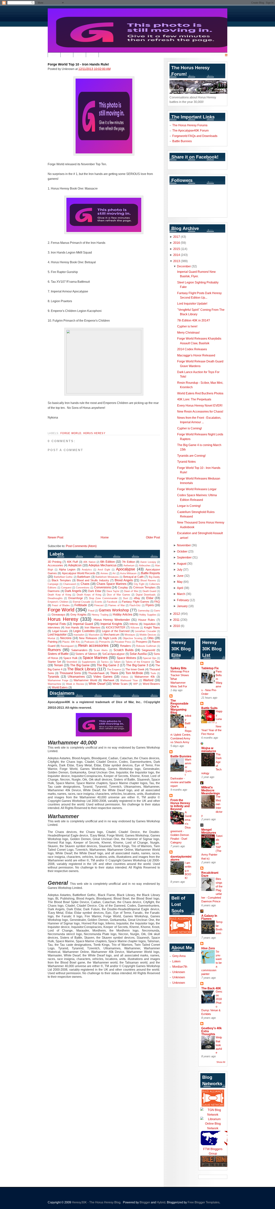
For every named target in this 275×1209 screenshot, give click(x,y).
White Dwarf (97, 683)
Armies (104, 573)
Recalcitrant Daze (209, 874)
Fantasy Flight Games (135, 601)
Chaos (85, 583)
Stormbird (71, 661)
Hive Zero (208, 948)
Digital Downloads (146, 594)
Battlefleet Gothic (63, 577)
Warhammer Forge (58, 680)
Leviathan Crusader (145, 631)
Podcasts (89, 641)
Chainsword (69, 584)
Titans (114, 673)
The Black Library (81, 669)
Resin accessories (93, 645)
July (179, 569)
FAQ (157, 601)
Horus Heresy (94, 433)
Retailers (125, 645)
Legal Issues (60, 631)
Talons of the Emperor (138, 661)
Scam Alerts (101, 650)
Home (105, 537)
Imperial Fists (57, 623)
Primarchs (104, 641)
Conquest (66, 587)
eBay (137, 598)
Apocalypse (125, 569)
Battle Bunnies (182, 141)
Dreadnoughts (55, 598)
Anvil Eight (104, 569)
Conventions (82, 587)
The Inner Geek (134, 669)
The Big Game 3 (137, 665)
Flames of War (116, 605)
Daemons (54, 591)
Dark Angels (73, 591)
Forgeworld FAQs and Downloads (194, 136)
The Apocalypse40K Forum (190, 130)
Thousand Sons (70, 673)
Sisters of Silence (86, 653)
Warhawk (108, 680)
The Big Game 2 (108, 665)
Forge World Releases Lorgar (196, 489)
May (180, 581)
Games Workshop (114, 610)
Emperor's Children (58, 601)
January (182, 606)
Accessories (55, 565)
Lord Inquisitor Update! (192, 303)
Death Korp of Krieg (59, 594)
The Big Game (80, 665)
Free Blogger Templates (203, 1202)
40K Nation (89, 562)
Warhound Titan (129, 680)
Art (114, 573)
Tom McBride (134, 673)
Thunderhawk (96, 673)
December (184, 266)
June (180, 575)
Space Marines (95, 658)
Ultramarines (76, 676)
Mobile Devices (148, 634)
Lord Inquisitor (57, 634)
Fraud (91, 610)
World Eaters (60, 687)
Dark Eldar (94, 591)
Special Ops (149, 658)
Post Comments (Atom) (81, 546)
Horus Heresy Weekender (112, 619)
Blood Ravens (148, 580)
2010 (176, 626)
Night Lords (110, 638)
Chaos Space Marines (111, 583)
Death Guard (149, 591)
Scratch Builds (124, 650)
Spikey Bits (178, 668)
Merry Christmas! (188, 332)
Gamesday (144, 610)
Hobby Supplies (147, 614)
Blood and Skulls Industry (93, 580)
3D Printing (54, 561)
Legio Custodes (84, 631)
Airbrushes (145, 565)
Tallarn (117, 661)
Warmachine (54, 684)
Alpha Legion (67, 569)
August (181, 563)
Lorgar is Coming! (189, 505)
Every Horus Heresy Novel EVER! (199, 405)
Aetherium (129, 565)
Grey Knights (78, 614)
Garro (157, 610)
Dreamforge (75, 598)
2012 (176, 613)
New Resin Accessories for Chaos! (200, 411)
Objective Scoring (132, 638)
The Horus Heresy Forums (189, 125)
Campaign (53, 584)
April (180, 588)
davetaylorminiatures (180, 858)
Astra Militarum (128, 573)
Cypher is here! (187, 326)
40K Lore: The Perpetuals (194, 399)
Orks (150, 638)
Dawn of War (131, 591)
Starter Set (54, 661)
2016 (176, 242)
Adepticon (75, 565)
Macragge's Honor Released (196, 355)
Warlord (148, 680)
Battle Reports (150, 573)
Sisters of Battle (58, 653)
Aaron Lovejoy (148, 562)
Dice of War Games (118, 594)
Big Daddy (154, 577)
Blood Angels (124, 580)
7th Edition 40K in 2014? (193, 320)
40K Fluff (72, 561)
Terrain (58, 665)
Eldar (149, 598)
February (183, 600)
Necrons (65, 638)
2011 (176, 619)
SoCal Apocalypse (113, 653)
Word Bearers (151, 683)
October (182, 551)
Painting (52, 641)
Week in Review (75, 684)
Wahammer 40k (145, 676)
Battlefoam (83, 576)
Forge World (70, 433)
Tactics (105, 661)
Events (98, 601)
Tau (157, 661)
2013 (176, 261)
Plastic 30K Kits (71, 641)
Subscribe (217, 55)
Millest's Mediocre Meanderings (210, 790)
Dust (125, 598)
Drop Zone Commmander (103, 598)
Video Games (102, 676)
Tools (153, 673)
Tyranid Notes (186, 461)
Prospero (141, 641)
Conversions (102, 587)
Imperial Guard (83, 623)
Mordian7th (179, 966)
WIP (135, 684)
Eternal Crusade (81, 601)
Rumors (54, 650)
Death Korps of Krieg (89, 594)
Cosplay (123, 587)
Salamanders (79, 650)
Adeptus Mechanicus (102, 565)
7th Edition (128, 561)
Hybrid (161, 1202)
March (181, 594)
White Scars (120, 683)
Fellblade (80, 605)
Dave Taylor (113, 591)
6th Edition (107, 561)
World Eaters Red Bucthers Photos (200, 393)
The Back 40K (211, 988)
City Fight (139, 584)
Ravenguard (67, 646)
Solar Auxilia (138, 653)
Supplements (89, 661)
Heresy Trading (100, 614)
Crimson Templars (144, 587)
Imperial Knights (111, 623)
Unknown (178, 972)
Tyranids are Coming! (191, 455)
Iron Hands (72, 627)
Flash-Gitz (135, 605)
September (184, 557)
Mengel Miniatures (208, 831)
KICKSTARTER (115, 627)
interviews (54, 627)
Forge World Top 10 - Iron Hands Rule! (78, 64)
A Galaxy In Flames (209, 917)
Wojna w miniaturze (208, 749)
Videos (124, 676)
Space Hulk (70, 658)
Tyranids (53, 676)
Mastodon (94, 634)
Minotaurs (130, 634)
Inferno (133, 623)
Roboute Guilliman (146, 646)
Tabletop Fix (210, 668)
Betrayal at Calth (133, 576)
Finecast (99, 605)
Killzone (135, 627)
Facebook (112, 601)
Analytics (87, 569)
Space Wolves (126, 658)
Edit (54, 55)
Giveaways (58, 614)
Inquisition (149, 623)
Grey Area (179, 956)
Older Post (153, 537)
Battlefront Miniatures (107, 577)
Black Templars (61, 580)
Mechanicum (112, 634)
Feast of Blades (61, 605)
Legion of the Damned (116, 631)
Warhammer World (85, 680)
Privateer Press (122, 641)
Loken (176, 961)
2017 (176, 236)
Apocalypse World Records (79, 573)
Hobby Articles (122, 614)
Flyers (150, 605)
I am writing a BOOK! (188, 870)
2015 (176, 249)
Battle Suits (209, 708)
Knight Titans (152, 627)
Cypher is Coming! (189, 428)
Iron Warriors (92, 627)
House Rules (146, 619)
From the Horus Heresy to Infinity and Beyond (180, 804)
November (184, 545)
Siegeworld (148, 650)
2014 (176, 255)
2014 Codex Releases (192, 349)
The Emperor (114, 669)
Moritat (51, 638)
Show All (220, 1062)
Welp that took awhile (219, 1045)
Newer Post (55, 537)
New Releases (88, 638)
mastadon (79, 634)
